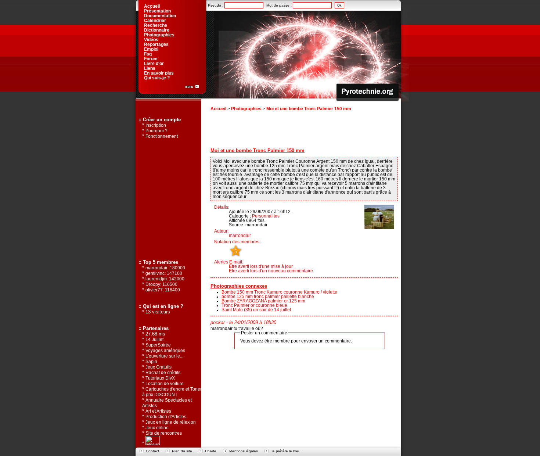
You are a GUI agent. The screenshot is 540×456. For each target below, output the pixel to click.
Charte (210, 451)
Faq (148, 54)
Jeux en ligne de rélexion (170, 422)
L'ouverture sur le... (164, 356)
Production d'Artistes (165, 416)
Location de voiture (164, 383)
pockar (217, 322)
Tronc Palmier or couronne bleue (254, 305)
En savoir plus (159, 73)
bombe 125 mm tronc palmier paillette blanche (268, 296)
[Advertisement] (304, 131)
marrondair (240, 235)
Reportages (156, 44)
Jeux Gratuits (158, 367)
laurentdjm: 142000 (164, 279)
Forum (151, 58)
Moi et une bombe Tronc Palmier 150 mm (308, 109)
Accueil (218, 109)
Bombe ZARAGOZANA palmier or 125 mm (263, 301)
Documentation (160, 15)
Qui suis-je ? (157, 77)
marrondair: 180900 (165, 268)
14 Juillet (154, 339)
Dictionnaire (156, 30)
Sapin (151, 361)
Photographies (246, 109)
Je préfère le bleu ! (287, 451)
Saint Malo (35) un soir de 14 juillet (256, 310)
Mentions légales (243, 451)
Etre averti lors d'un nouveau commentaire (271, 271)
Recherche (155, 25)
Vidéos (151, 39)
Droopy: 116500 (161, 284)
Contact (152, 451)
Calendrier (155, 20)
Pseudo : (216, 5)
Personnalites (266, 216)
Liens (149, 68)
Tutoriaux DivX (160, 378)
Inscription (155, 125)
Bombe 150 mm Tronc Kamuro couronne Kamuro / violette (279, 292)
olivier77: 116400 (162, 290)
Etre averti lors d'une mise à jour (261, 266)
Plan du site (182, 451)
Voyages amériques (165, 350)
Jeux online (157, 428)
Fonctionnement (161, 136)
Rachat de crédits (162, 372)
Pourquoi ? (156, 131)
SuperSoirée (158, 345)
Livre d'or (154, 63)
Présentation (157, 11)
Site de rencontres (163, 433)
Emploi (151, 49)
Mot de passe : (279, 5)
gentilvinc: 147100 (163, 273)
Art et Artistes (158, 411)
